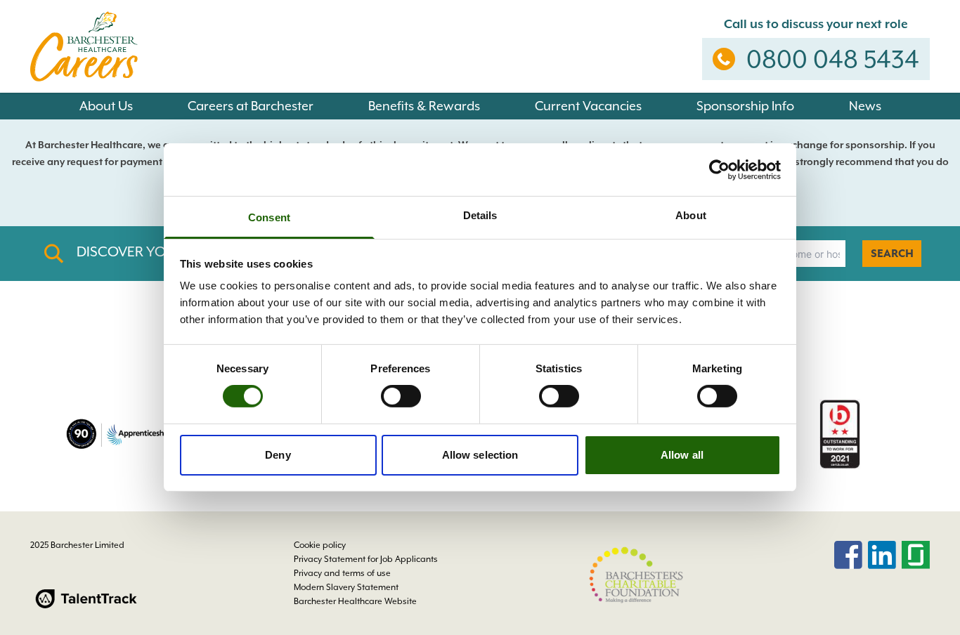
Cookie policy (320, 545)
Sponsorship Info (745, 105)
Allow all (682, 455)
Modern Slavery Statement (346, 587)
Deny (277, 455)
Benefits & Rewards (424, 105)
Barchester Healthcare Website (355, 601)
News (865, 105)
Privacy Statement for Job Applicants (366, 559)
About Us (106, 105)
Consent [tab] (269, 217)
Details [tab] (480, 215)
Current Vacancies (588, 105)
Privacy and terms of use (342, 573)
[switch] (401, 396)
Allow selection (480, 455)
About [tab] (690, 215)
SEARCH (892, 254)
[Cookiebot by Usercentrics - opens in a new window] (719, 169)
